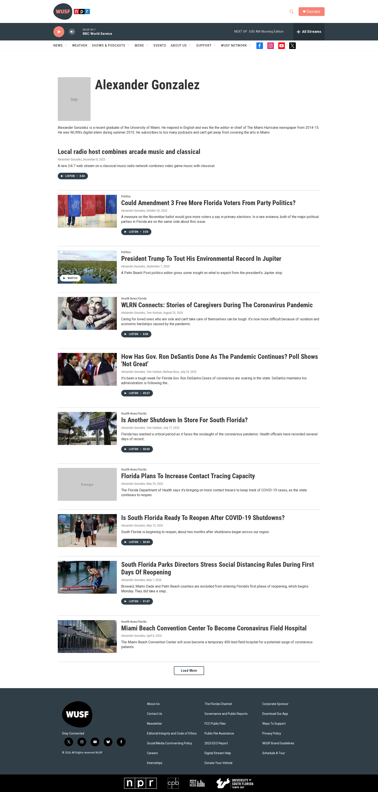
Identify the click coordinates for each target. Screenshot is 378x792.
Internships (154, 763)
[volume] (72, 32)
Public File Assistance (219, 733)
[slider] (79, 31)
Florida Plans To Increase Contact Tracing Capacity (188, 476)
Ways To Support (274, 723)
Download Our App (275, 713)
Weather (80, 45)
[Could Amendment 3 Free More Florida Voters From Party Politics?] (87, 211)
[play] (58, 31)
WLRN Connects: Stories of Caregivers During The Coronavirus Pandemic (217, 305)
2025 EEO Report (216, 743)
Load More (189, 670)
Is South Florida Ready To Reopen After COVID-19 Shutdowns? (203, 518)
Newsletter (154, 723)
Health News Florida (134, 298)
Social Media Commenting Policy (169, 743)
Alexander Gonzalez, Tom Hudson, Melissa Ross (150, 371)
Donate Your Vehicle (219, 763)
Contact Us (154, 713)
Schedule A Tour (273, 753)
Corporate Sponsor (275, 704)
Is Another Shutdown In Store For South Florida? (184, 420)
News (58, 45)
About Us (153, 704)
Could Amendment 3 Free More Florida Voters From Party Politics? (208, 203)
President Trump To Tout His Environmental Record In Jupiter (201, 258)
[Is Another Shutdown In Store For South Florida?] (87, 428)
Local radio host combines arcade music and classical (129, 151)
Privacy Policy (271, 733)
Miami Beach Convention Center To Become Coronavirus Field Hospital (214, 628)
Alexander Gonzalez (70, 159)
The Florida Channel (218, 704)
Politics (126, 196)
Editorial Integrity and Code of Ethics (172, 733)
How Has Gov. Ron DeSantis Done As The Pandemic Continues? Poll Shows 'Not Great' (219, 360)
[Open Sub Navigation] (66, 45)
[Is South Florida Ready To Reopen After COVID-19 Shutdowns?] (87, 530)
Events (160, 45)
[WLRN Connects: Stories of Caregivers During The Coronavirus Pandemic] (87, 313)
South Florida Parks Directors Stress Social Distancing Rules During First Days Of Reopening (217, 568)
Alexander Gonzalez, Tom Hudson (141, 312)
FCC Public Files (215, 723)
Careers (152, 753)
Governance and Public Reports (226, 713)
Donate (313, 11)
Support (204, 45)
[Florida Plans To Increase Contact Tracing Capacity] (87, 484)
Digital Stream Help (218, 753)
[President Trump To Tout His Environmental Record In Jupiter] (87, 267)
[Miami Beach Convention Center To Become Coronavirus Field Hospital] (87, 636)
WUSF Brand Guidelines (278, 743)
